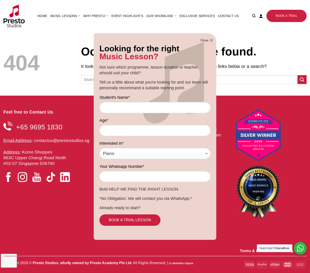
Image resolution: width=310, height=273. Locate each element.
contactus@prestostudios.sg (61, 140)
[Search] (254, 16)
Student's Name (114, 97)
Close (204, 40)
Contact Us (228, 16)
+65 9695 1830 (39, 127)
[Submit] (302, 79)
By (181, 263)
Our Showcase (159, 16)
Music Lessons (63, 16)
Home (42, 16)
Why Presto (94, 16)
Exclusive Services (197, 16)
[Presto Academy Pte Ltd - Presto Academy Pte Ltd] (17, 16)
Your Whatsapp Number (121, 166)
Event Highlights (127, 16)
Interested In (111, 143)
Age (103, 120)
